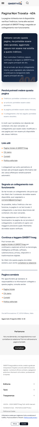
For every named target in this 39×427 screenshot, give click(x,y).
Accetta (24, 424)
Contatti (7, 156)
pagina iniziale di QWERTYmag (14, 244)
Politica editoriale (10, 160)
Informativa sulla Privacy (23, 408)
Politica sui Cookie (9, 411)
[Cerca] (27, 3)
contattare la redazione (27, 263)
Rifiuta (15, 424)
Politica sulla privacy (30, 417)
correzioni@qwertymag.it (12, 200)
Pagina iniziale (9, 289)
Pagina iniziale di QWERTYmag (16, 148)
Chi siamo (8, 152)
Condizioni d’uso (8, 408)
